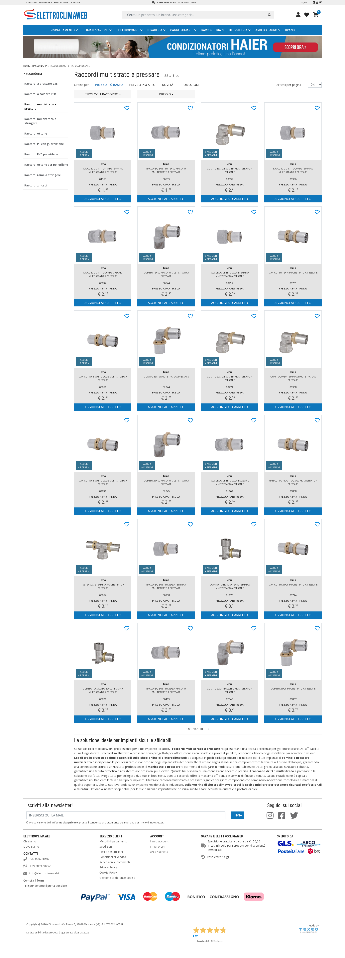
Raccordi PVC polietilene (41, 154)
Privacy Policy (108, 867)
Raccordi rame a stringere (42, 175)
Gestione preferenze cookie (117, 878)
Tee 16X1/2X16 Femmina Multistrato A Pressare (102, 586)
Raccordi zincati (35, 185)
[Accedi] (298, 14)
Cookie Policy (108, 872)
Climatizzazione (95, 30)
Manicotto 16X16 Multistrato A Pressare (293, 272)
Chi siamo (31, 2)
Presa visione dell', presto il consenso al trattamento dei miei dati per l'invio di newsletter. (96, 822)
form (40, 880)
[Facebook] (314, 3)
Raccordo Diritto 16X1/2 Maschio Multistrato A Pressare (166, 170)
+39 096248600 (39, 859)
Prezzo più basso (109, 85)
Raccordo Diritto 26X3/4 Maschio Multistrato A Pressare (166, 690)
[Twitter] (320, 3)
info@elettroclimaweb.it (44, 873)
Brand (290, 30)
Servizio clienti (61, 2)
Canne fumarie (181, 30)
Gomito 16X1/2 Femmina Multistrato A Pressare (229, 170)
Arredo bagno (266, 30)
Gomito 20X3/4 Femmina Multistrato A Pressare (293, 378)
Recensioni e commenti (114, 862)
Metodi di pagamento (113, 841)
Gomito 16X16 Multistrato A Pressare (166, 376)
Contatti (75, 2)
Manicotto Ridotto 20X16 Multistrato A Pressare (102, 482)
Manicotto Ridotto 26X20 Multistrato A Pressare (293, 482)
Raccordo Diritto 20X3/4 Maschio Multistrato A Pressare (229, 482)
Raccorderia (211, 30)
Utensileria (238, 30)
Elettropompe (127, 30)
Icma (103, 164)
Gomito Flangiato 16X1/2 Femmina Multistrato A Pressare (229, 586)
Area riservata (159, 852)
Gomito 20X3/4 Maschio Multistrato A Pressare (229, 690)
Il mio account (159, 841)
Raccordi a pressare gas (41, 83)
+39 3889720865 (40, 866)
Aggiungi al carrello (102, 199)
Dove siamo (45, 2)
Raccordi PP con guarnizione (44, 144)
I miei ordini (157, 846)
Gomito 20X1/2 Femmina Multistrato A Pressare (229, 378)
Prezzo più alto (142, 85)
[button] (103, 94)
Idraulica (154, 30)
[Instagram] (317, 3)
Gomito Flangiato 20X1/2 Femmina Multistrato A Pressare (103, 690)
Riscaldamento (63, 30)
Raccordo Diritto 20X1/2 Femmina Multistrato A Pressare (293, 170)
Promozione (189, 85)
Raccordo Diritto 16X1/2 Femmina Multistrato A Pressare (103, 170)
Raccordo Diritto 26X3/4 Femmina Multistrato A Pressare (166, 586)
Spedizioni (105, 846)
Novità (167, 85)
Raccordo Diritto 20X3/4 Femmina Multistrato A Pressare (229, 274)
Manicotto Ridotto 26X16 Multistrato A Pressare (102, 378)
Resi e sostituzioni (111, 852)
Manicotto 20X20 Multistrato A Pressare (293, 584)
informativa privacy (65, 822)
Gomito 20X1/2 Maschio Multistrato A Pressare (166, 482)
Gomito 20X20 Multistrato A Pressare (293, 688)
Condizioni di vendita (112, 857)
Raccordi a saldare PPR (40, 94)
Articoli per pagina (289, 85)
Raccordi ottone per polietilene (46, 164)
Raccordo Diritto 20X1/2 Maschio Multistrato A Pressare (103, 274)
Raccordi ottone (35, 133)
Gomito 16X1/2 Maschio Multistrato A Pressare (166, 274)
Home (26, 65)
